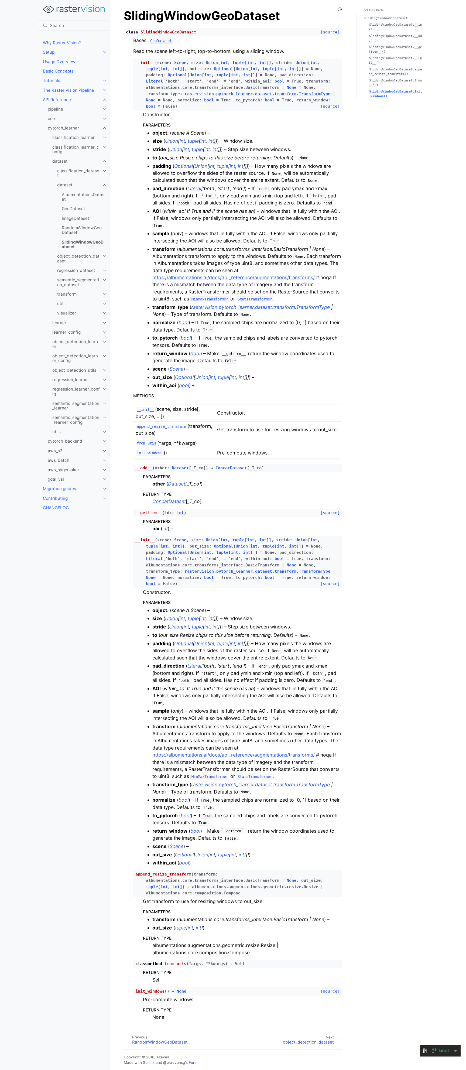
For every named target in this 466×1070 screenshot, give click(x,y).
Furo (193, 1062)
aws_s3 (55, 450)
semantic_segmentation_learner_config (75, 420)
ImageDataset (75, 218)
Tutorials (51, 80)
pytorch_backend (65, 441)
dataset (60, 161)
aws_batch (58, 460)
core (52, 118)
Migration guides (59, 488)
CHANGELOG (56, 507)
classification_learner (73, 137)
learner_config (66, 332)
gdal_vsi (56, 479)
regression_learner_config (76, 391)
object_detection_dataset (78, 259)
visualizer (66, 313)
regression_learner (70, 379)
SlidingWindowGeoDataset (83, 244)
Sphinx (149, 1062)
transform (67, 294)
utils (61, 303)
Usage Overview (59, 61)
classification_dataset (78, 173)
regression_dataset (76, 270)
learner (59, 322)
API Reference (57, 99)
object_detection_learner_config (75, 358)
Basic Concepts (58, 71)
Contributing (55, 498)
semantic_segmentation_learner (75, 406)
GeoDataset (73, 208)
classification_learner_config (75, 150)
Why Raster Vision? (62, 42)
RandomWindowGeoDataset (82, 230)
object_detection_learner (75, 344)
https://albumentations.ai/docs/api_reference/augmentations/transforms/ (233, 277)
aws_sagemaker (63, 469)
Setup (48, 52)
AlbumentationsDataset (83, 197)
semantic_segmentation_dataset (78, 282)
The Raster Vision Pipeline (68, 90)
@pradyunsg (174, 1062)
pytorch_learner (63, 128)
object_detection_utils (74, 370)
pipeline (55, 109)
